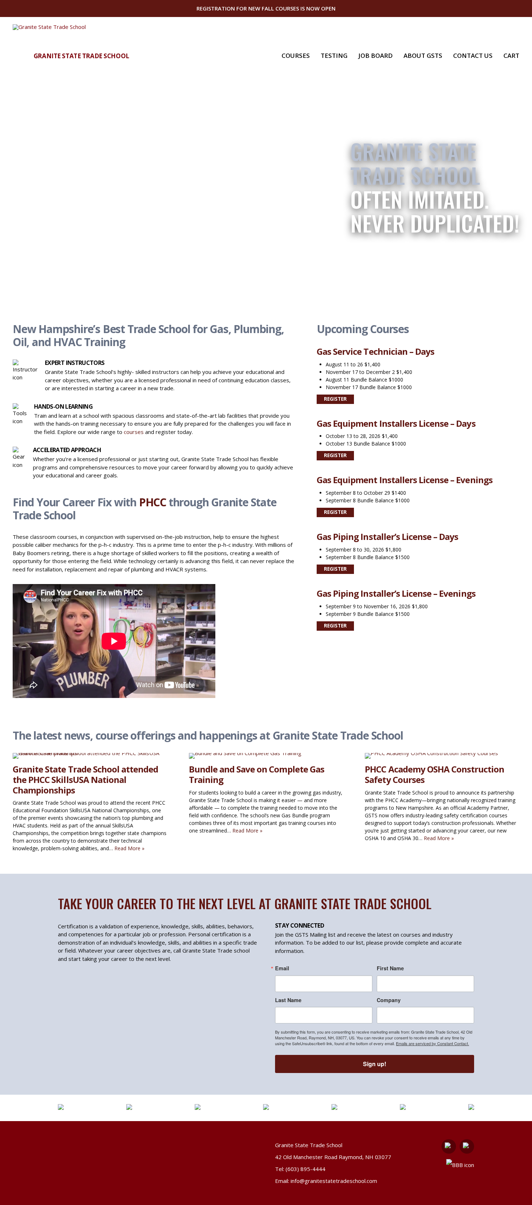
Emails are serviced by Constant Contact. (432, 1043)
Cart (511, 55)
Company (389, 999)
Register (335, 399)
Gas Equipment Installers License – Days (396, 423)
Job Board (375, 55)
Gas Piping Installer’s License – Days (387, 536)
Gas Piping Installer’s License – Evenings (396, 593)
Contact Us (473, 55)
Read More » (129, 848)
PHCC (152, 502)
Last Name (288, 999)
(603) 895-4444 (305, 1168)
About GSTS (423, 55)
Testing (334, 55)
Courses (296, 55)
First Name (390, 968)
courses (134, 431)
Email (282, 968)
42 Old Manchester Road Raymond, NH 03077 (333, 1157)
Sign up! (374, 1064)
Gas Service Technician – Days (375, 351)
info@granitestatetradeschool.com (334, 1180)
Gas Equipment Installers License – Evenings (405, 480)
